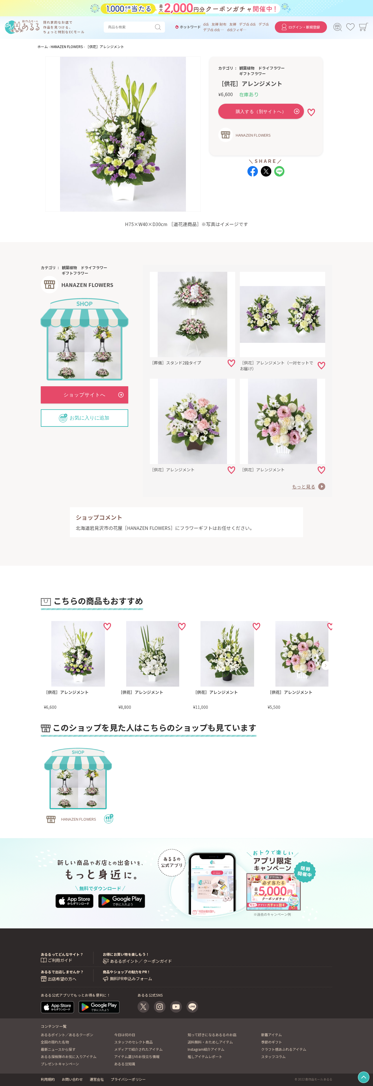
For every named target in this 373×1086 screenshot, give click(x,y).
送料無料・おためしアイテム (210, 1041)
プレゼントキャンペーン (60, 1063)
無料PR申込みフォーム (131, 978)
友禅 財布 (219, 24)
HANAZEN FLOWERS (253, 135)
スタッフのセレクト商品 (133, 1041)
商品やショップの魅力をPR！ (126, 971)
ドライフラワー (271, 68)
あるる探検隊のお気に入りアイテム (68, 1056)
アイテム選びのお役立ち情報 (136, 1056)
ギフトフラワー (252, 73)
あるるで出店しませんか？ (62, 971)
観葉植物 (246, 68)
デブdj (263, 24)
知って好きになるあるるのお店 (212, 1034)
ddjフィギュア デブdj (237, 29)
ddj (206, 24)
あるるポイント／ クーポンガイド (141, 961)
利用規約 (48, 1079)
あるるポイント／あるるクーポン (67, 1034)
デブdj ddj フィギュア (213, 29)
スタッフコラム (273, 1056)
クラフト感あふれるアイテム (283, 1049)
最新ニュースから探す (58, 1049)
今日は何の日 (124, 1034)
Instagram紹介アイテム (206, 1049)
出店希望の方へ (62, 979)
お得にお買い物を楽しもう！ (126, 954)
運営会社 (97, 1079)
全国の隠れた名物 (55, 1041)
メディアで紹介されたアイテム (138, 1049)
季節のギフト (271, 1041)
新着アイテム (271, 1034)
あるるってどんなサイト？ (62, 954)
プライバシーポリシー (128, 1079)
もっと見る (303, 486)
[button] (60, 665)
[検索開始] (159, 27)
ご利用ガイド (60, 960)
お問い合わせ (72, 1079)
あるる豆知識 (124, 1063)
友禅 (232, 24)
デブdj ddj (247, 24)
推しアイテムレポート (205, 1056)
